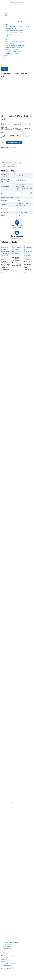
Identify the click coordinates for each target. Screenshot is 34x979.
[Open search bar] (17, 61)
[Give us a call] (17, 222)
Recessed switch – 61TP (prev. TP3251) (17, 26)
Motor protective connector (14, 32)
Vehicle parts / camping (12, 53)
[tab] (6, 154)
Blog (5, 57)
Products (7, 24)
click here (7, 935)
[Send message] (17, 233)
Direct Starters (10, 34)
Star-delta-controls (11, 38)
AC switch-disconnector (13, 36)
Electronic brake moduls (13, 49)
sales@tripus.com (17, 238)
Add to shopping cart (14, 142)
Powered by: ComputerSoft (8, 977)
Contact (6, 55)
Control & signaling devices (13, 51)
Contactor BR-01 (11, 28)
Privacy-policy (5, 971)
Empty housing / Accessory (14, 47)
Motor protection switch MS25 (14, 30)
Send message (17, 236)
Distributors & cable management (15, 41)
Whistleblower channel (7, 974)
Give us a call (17, 226)
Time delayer (10, 43)
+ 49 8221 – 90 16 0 (17, 228)
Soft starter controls (12, 40)
